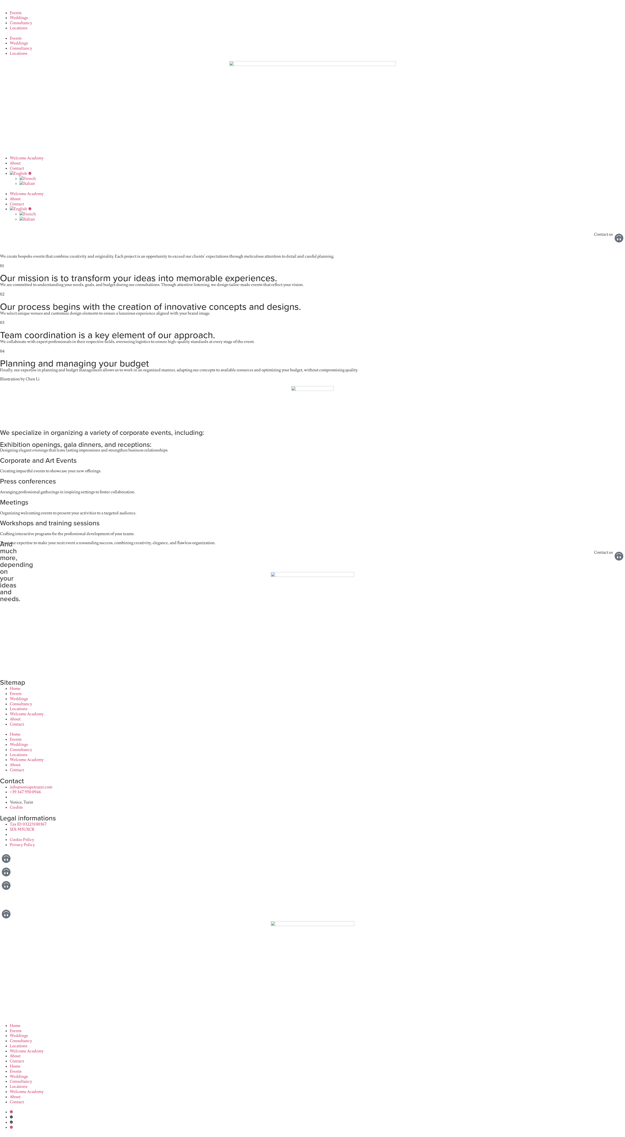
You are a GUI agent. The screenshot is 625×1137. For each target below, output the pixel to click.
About (15, 163)
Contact (17, 168)
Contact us (603, 234)
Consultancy (21, 22)
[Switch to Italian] (322, 183)
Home (15, 688)
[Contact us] (619, 238)
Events (15, 12)
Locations (18, 27)
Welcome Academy (27, 157)
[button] (312, 33)
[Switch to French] (322, 178)
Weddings (19, 17)
